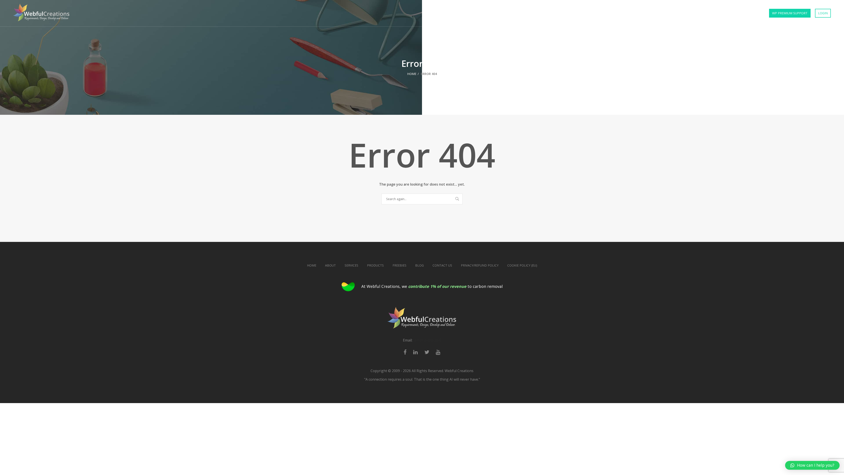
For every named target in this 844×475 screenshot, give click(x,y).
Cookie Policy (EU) (522, 265)
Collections (697, 13)
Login (823, 13)
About (330, 265)
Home (626, 13)
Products (647, 13)
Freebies (724, 13)
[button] (812, 465)
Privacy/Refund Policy (479, 265)
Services (671, 13)
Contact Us (749, 13)
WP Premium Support (790, 13)
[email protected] (427, 340)
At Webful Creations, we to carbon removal (432, 286)
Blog (419, 265)
